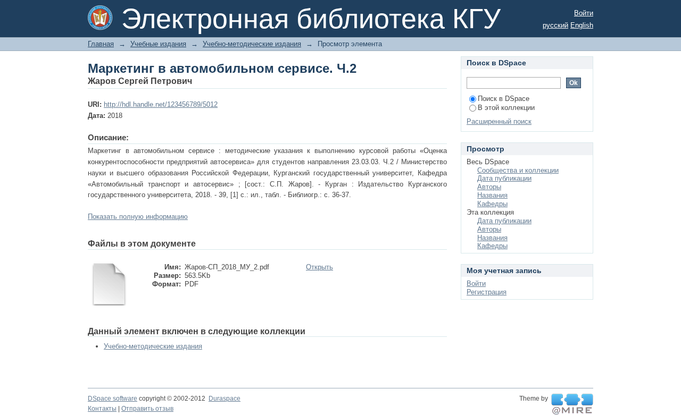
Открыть (319, 267)
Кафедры (492, 204)
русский (555, 25)
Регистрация (486, 292)
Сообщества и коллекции (518, 170)
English (581, 25)
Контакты (102, 408)
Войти (583, 13)
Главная (101, 44)
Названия (492, 195)
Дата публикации (504, 178)
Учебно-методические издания (252, 44)
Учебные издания (158, 44)
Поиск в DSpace (503, 99)
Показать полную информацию (138, 217)
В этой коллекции (506, 108)
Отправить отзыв (147, 408)
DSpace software (112, 398)
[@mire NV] (572, 404)
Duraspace (224, 398)
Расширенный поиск (499, 121)
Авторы (489, 187)
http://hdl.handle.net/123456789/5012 (161, 104)
